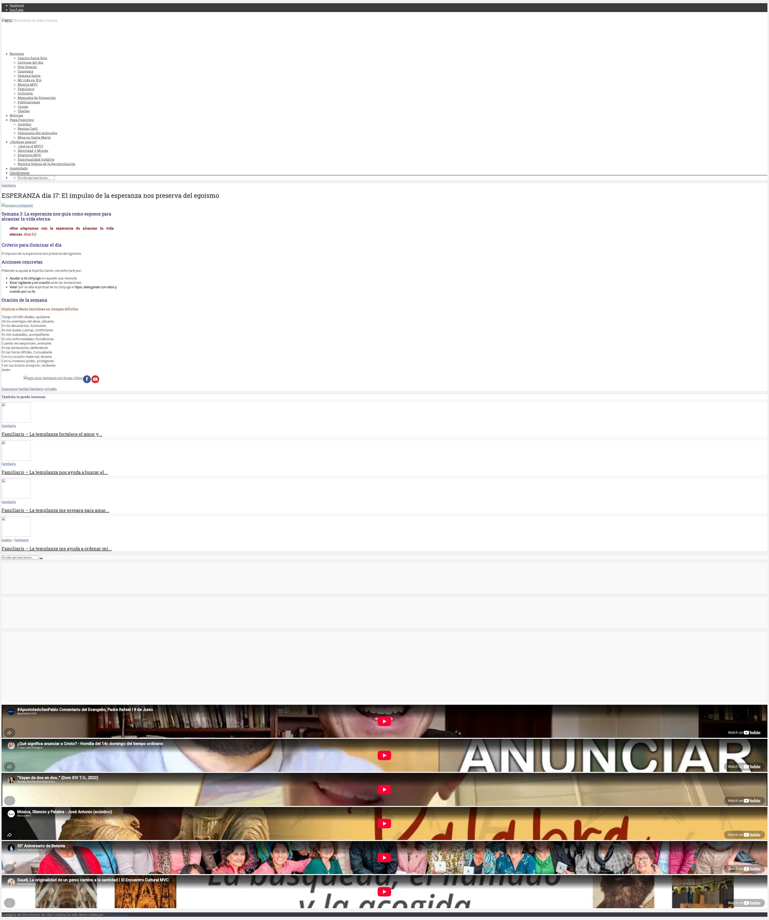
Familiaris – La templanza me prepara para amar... (55, 510)
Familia (23, 389)
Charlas (24, 111)
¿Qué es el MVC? (30, 146)
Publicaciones (29, 102)
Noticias (16, 115)
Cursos (23, 106)
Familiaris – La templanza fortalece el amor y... (52, 434)
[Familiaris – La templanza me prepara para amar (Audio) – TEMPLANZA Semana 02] (16, 497)
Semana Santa (29, 76)
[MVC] (7, 20)
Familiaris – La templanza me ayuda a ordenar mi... (57, 548)
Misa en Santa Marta (34, 137)
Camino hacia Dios (32, 58)
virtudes (50, 389)
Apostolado (19, 168)
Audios (7, 540)
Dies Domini (27, 67)
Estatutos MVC (29, 155)
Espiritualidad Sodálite (36, 159)
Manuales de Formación (37, 98)
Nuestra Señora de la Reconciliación (46, 164)
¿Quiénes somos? (23, 142)
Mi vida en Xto (29, 80)
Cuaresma (25, 71)
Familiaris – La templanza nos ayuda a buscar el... (55, 472)
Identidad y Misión (33, 151)
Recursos (17, 54)
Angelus (24, 124)
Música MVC (28, 84)
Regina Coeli (28, 128)
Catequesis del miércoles (37, 133)
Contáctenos (19, 173)
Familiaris (26, 89)
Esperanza (9, 389)
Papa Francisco (22, 120)
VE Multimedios (117, 914)
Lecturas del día (30, 62)
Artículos (25, 93)
